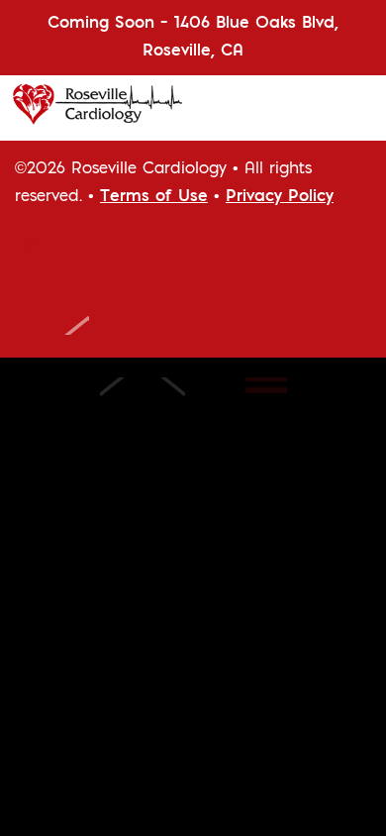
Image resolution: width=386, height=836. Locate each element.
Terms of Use (154, 197)
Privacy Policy (280, 197)
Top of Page (52, 310)
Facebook (44, 255)
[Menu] (356, 108)
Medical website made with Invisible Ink (180, 402)
